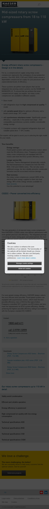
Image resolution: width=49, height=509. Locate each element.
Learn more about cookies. (26, 258)
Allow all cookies (24, 269)
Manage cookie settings (24, 263)
